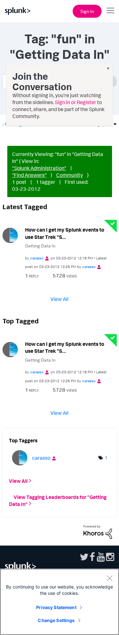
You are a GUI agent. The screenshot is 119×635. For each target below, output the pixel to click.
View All (59, 299)
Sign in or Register (75, 102)
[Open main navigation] (110, 10)
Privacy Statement (56, 607)
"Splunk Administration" (39, 168)
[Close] (109, 578)
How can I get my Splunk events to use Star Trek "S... (64, 233)
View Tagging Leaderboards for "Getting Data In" (58, 500)
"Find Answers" (29, 175)
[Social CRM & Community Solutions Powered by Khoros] (97, 531)
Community (69, 175)
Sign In (87, 11)
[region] (59, 602)
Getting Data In (40, 245)
